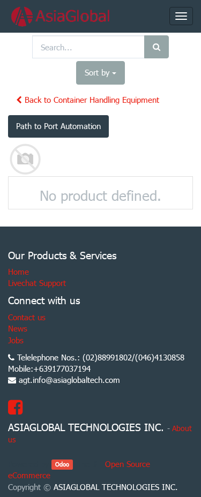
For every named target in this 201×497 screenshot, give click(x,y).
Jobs (16, 340)
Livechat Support (37, 282)
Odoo (62, 464)
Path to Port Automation (58, 126)
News (17, 328)
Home (18, 271)
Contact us (27, 317)
